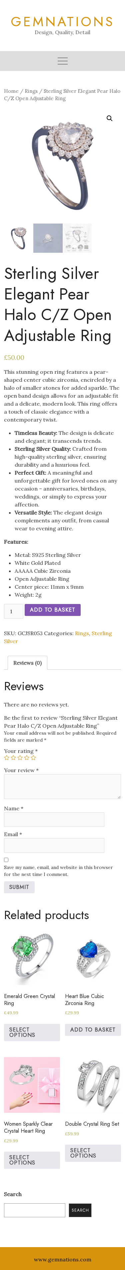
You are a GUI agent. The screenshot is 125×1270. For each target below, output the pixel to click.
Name (13, 808)
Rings (31, 91)
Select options (22, 1032)
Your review (21, 770)
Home (11, 91)
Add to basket (52, 610)
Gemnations (63, 21)
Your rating (21, 751)
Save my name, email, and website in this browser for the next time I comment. (58, 870)
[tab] (27, 663)
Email (13, 834)
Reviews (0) (27, 662)
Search (13, 1194)
